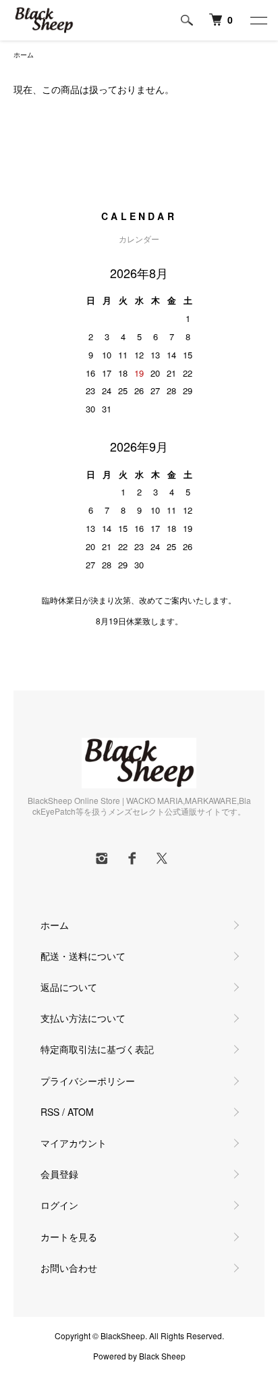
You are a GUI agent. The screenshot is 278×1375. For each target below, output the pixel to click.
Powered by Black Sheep (139, 1356)
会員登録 (59, 1174)
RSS (49, 1111)
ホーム (23, 54)
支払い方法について (83, 1018)
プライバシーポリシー (87, 1080)
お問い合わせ (68, 1267)
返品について (68, 987)
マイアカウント (73, 1143)
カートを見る (68, 1236)
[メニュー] (258, 20)
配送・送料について (83, 956)
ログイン (59, 1205)
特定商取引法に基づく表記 (97, 1049)
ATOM (80, 1111)
